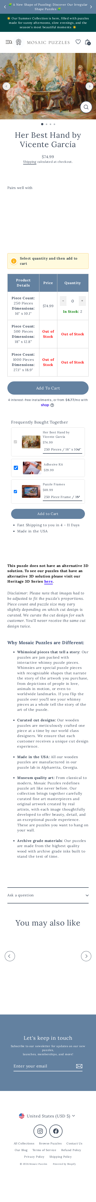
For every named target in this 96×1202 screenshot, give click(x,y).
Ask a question (20, 895)
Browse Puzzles (50, 1143)
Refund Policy (71, 1150)
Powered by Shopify (64, 1164)
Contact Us (74, 1143)
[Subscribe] (78, 1066)
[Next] (89, 86)
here (48, 581)
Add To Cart (48, 388)
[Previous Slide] (5, 7)
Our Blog (21, 1150)
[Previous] (6, 86)
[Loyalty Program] (18, 43)
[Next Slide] (91, 7)
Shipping (29, 161)
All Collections (24, 1143)
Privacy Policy (34, 1156)
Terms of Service (44, 1150)
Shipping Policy (60, 1156)
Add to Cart (48, 514)
